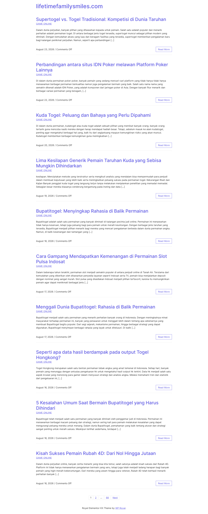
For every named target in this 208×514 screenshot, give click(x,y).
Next (115, 497)
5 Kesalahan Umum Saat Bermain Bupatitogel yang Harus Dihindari (97, 405)
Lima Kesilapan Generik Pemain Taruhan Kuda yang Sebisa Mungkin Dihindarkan (98, 163)
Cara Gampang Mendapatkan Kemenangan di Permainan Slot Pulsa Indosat (101, 258)
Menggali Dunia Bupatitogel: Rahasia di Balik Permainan (95, 307)
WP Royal (120, 508)
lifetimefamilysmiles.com (69, 6)
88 (107, 497)
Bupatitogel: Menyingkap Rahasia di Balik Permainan (92, 211)
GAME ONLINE (44, 23)
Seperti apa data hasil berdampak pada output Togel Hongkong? (92, 354)
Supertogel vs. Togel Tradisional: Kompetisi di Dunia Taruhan (101, 19)
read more (164, 49)
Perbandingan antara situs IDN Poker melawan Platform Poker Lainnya (102, 67)
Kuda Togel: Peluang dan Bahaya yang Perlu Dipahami (93, 115)
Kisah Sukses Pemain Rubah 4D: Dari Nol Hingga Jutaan (96, 453)
